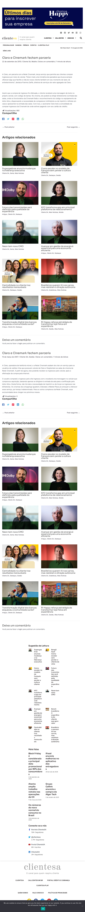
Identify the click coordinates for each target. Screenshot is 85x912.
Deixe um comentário (46, 62)
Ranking (18, 45)
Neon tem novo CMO (13, 246)
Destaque (52, 175)
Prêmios (26, 45)
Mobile (34, 62)
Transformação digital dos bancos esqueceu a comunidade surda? (19, 323)
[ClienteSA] (29, 852)
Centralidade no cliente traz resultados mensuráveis (16, 286)
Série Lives (7, 51)
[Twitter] (8, 119)
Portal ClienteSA (38, 845)
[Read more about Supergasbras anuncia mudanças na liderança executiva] (20, 154)
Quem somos (23, 893)
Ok (43, 909)
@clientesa (36, 837)
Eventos (33, 45)
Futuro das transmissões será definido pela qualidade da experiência (17, 209)
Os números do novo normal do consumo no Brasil (34, 810)
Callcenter (59, 38)
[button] (81, 38)
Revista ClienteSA (38, 830)
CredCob (70, 38)
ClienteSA (47, 38)
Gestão (58, 175)
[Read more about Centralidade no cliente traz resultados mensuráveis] (20, 271)
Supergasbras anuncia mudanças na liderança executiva (19, 169)
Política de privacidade (57, 893)
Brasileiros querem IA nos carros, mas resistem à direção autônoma (58, 286)
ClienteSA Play (43, 45)
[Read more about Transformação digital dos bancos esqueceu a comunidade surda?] (20, 307)
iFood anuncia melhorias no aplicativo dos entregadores (52, 761)
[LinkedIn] (18, 119)
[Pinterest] (13, 119)
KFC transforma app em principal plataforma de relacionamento (58, 208)
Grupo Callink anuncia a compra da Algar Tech (51, 789)
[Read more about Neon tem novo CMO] (20, 232)
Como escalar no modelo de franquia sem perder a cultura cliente (56, 170)
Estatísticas (52, 290)
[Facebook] (3, 119)
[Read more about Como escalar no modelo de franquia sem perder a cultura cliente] (59, 154)
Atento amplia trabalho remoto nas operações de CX (34, 790)
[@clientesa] (29, 837)
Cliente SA (26, 62)
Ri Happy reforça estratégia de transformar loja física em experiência (56, 324)
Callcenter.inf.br (35, 880)
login (20, 343)
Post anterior (8, 127)
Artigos (4, 214)
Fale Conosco (38, 893)
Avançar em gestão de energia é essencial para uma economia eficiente (57, 248)
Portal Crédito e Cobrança (58, 880)
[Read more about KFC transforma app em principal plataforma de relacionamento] (59, 193)
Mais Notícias (19, 173)
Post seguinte (73, 127)
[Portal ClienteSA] (29, 845)
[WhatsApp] (23, 119)
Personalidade (8, 45)
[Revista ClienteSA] (29, 830)
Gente (12, 173)
